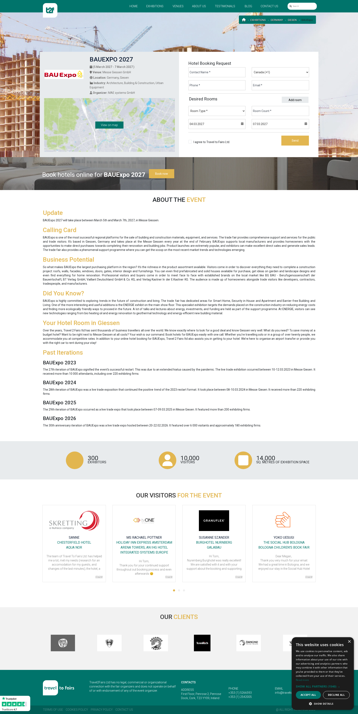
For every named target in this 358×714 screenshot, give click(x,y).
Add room (295, 100)
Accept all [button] (308, 695)
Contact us (269, 6)
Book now (161, 173)
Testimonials (225, 6)
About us (199, 6)
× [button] (349, 641)
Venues (178, 6)
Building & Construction (139, 83)
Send (295, 140)
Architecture (114, 83)
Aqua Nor (74, 547)
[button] (174, 590)
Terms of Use (53, 709)
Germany (277, 20)
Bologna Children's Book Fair (284, 547)
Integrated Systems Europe (144, 552)
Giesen (292, 20)
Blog (248, 6)
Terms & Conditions (206, 146)
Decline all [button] (336, 695)
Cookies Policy (77, 709)
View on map (109, 125)
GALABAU (214, 547)
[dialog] (323, 673)
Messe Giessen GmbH (117, 72)
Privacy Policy (102, 709)
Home (133, 6)
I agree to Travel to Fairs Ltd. (212, 144)
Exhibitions (154, 6)
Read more (302, 680)
